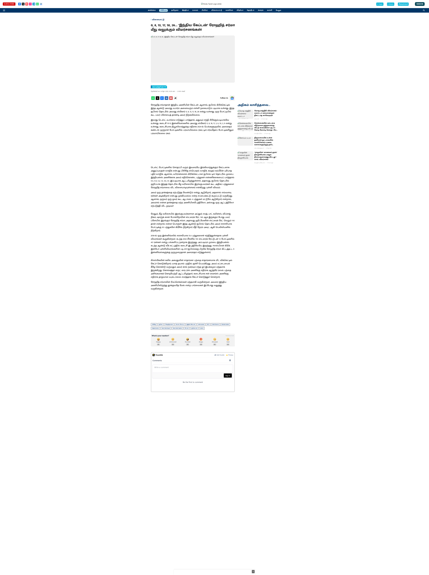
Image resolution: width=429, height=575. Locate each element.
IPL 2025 (186, 328)
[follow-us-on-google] (232, 98)
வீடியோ (240, 10)
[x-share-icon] (157, 99)
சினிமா (205, 10)
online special (201, 324)
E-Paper (380, 4)
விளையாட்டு (216, 10)
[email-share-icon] (171, 99)
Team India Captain (177, 328)
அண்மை (152, 10)
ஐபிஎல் (160, 324)
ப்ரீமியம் (163, 10)
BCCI (208, 324)
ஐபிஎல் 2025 (194, 328)
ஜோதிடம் (250, 10)
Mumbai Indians (225, 324)
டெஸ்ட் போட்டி (180, 324)
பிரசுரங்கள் (403, 4)
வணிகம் (229, 10)
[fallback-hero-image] (245, 114)
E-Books (391, 4)
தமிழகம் (174, 10)
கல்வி (269, 10)
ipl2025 (201, 328)
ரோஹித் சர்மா (169, 324)
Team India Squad (166, 328)
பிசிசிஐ (154, 324)
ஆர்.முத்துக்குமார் (159, 86)
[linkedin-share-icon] (166, 99)
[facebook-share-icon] (162, 99)
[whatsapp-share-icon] (153, 99)
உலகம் (195, 10)
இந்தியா (185, 10)
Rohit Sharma (215, 324)
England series (155, 328)
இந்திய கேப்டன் (191, 324)
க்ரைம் (260, 10)
